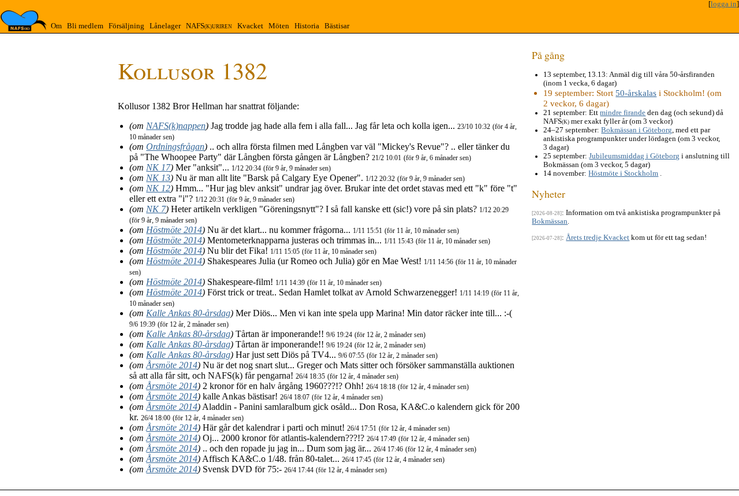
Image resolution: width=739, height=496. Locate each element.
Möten (278, 26)
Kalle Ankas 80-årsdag (188, 313)
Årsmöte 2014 (171, 365)
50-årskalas (635, 93)
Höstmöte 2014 (174, 230)
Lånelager (165, 26)
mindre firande (622, 113)
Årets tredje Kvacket (597, 238)
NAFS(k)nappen (176, 126)
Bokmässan (550, 221)
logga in (724, 4)
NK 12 (158, 188)
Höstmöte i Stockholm (623, 173)
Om (56, 26)
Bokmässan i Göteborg (636, 130)
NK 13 (158, 178)
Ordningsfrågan (175, 146)
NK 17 (158, 167)
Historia (306, 26)
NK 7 (156, 209)
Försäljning (126, 26)
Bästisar (336, 26)
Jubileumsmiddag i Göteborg (634, 156)
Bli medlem (85, 26)
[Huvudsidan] (23, 21)
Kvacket (250, 26)
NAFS (209, 26)
